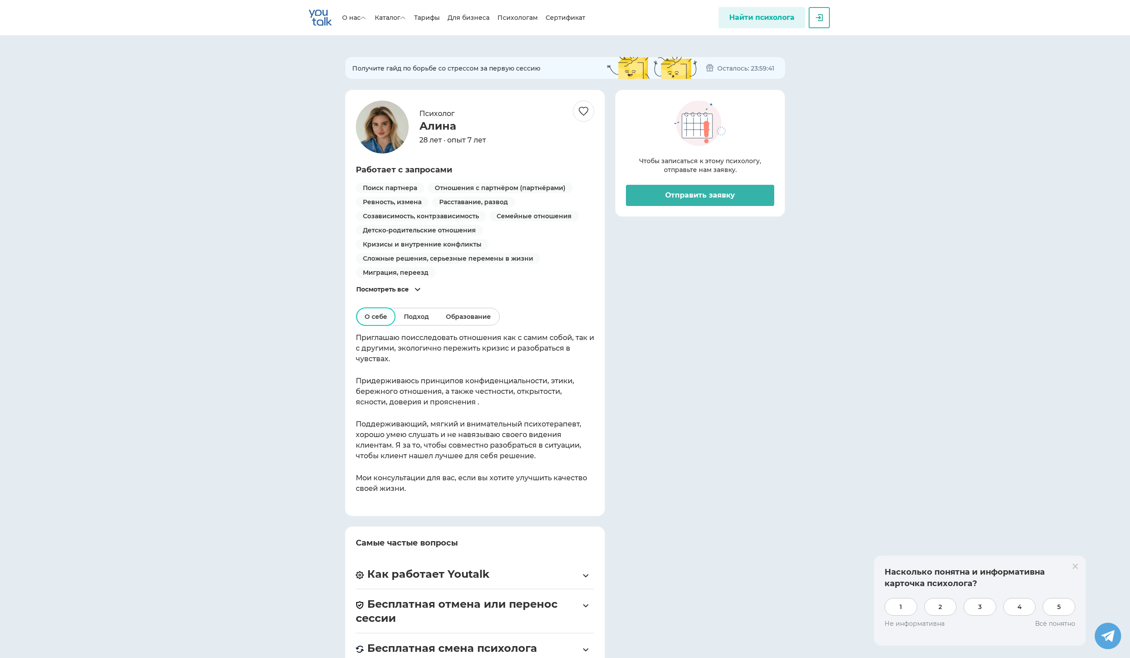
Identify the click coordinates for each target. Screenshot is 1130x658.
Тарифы (427, 18)
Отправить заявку (700, 195)
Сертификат (565, 18)
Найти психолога (762, 17)
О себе (376, 317)
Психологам (517, 18)
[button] (475, 574)
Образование (468, 317)
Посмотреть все (382, 289)
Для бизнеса (469, 18)
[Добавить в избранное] (583, 111)
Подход (416, 317)
